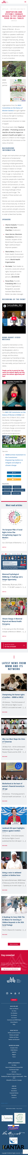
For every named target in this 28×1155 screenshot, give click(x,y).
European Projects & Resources (14, 1074)
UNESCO (14, 1052)
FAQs (14, 1024)
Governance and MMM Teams (14, 1020)
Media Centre (4, 1103)
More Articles (14, 944)
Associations (14, 1090)
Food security (17, 487)
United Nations (14, 1050)
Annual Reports (14, 1022)
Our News (14, 1065)
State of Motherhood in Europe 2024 (14, 1067)
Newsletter (14, 1095)
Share (14, 472)
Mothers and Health (18, 9)
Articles (5, 9)
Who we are (14, 1006)
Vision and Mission (14, 1008)
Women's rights (16, 493)
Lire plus (4, 547)
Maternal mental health (19, 490)
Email (15, 479)
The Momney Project (14, 1069)
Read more (4, 712)
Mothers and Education (14, 1039)
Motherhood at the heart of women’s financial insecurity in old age (13, 786)
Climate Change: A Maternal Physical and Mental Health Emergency (12, 621)
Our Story (14, 1010)
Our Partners (14, 1015)
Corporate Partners (14, 1093)
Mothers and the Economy (14, 1032)
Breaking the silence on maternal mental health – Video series (14, 1077)
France (14, 1056)
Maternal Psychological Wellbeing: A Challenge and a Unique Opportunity (12, 577)
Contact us (14, 1097)
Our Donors (14, 1017)
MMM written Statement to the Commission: (15, 460)
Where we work (14, 1045)
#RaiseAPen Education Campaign (14, 1080)
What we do (14, 1030)
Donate (14, 1000)
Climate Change (7, 487)
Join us (14, 1086)
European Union (14, 1047)
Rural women (6, 493)
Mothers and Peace (14, 1037)
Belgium (14, 1054)
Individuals (14, 1088)
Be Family (14, 1072)
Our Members (14, 1013)
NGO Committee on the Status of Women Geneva (12, 108)
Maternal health (7, 490)
